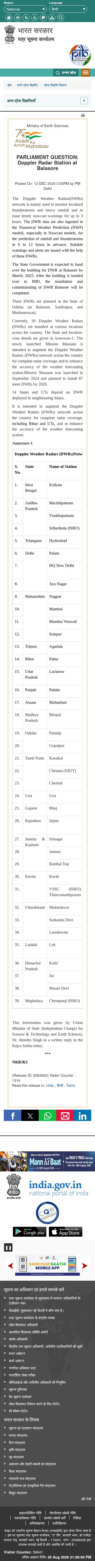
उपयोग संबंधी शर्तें (54, 1518)
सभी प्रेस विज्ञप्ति (27, 85)
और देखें (86, 1498)
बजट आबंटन (17, 1353)
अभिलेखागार (37, 1523)
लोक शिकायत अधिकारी (23, 1324)
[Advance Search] (61, 17)
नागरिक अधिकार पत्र (22, 1367)
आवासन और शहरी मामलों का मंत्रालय (32, 1463)
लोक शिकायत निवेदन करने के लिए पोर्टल (34, 1403)
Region (8, 2)
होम (10, 85)
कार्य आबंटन (16, 1360)
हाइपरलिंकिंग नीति (30, 1513)
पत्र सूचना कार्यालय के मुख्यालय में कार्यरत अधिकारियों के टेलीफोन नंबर (44, 1300)
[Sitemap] (52, 17)
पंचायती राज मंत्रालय (22, 1478)
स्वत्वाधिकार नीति (25, 1518)
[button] (35, 17)
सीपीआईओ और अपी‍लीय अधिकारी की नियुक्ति (37, 1382)
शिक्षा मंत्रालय (17, 1471)
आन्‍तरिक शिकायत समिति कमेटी (28, 1331)
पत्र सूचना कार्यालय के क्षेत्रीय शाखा (32, 1317)
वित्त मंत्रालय (17, 1442)
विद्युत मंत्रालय (18, 1492)
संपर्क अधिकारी (18, 1338)
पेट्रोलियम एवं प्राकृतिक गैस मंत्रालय (32, 1485)
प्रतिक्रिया (59, 1523)
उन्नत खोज (68, 72)
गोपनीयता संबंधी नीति (62, 1513)
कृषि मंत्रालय (17, 1449)
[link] (47, 1160)
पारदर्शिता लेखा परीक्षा (22, 1374)
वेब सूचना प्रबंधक (20, 1396)
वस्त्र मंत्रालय (18, 1435)
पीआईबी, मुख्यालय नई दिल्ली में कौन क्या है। (36, 1310)
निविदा (77, 1518)
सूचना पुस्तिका (18, 1389)
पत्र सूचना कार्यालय (36, 38)
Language (56, 2)
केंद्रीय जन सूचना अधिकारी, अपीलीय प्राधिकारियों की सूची (45, 1346)
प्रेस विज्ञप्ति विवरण (55, 85)
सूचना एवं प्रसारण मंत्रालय (26, 1427)
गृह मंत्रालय (16, 1456)
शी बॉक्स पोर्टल (18, 1410)
